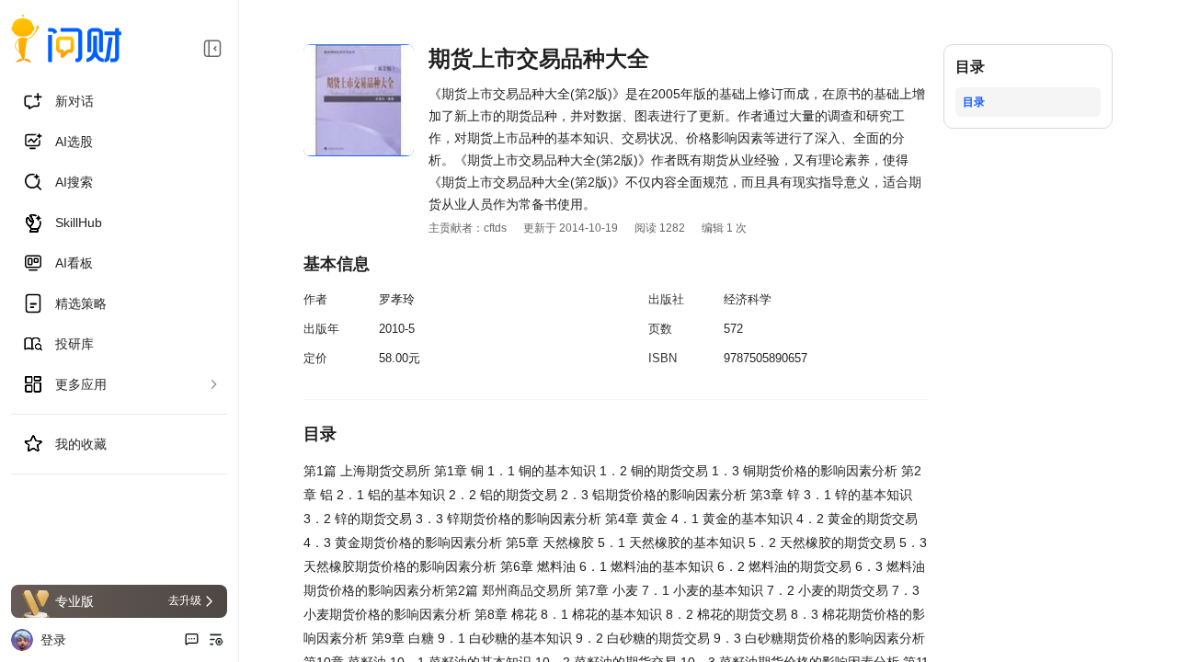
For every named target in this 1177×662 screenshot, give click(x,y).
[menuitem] (119, 101)
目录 (974, 102)
